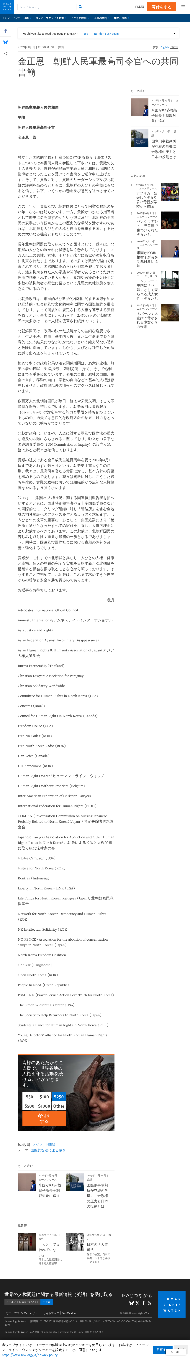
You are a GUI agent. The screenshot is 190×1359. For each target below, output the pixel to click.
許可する (163, 1350)
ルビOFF (176, 1351)
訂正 (8, 1313)
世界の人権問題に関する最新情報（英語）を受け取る (58, 1294)
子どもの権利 (78, 18)
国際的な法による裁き (48, 1149)
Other (58, 1106)
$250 (59, 1096)
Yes (86, 33)
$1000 (44, 1106)
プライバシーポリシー (27, 1313)
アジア (37, 1144)
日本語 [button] (139, 7)
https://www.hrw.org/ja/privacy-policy (30, 1354)
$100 (44, 1096)
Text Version (69, 1313)
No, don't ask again (106, 33)
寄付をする (162, 7)
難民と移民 (120, 18)
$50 (29, 1096)
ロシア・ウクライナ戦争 (49, 18)
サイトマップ (51, 1313)
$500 (29, 1106)
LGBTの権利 (100, 18)
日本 (26, 18)
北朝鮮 (50, 1144)
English (164, 47)
